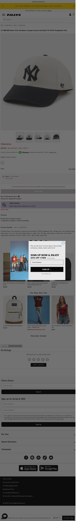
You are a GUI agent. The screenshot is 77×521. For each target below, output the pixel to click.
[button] (75, 266)
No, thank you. (46, 274)
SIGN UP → (47, 269)
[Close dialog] (63, 243)
